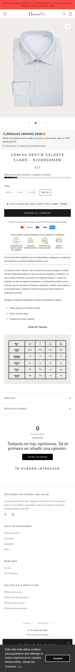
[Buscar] (64, 13)
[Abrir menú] (5, 14)
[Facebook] (5, 514)
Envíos (9, 398)
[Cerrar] (68, 643)
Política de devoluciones (16, 597)
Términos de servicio (14, 603)
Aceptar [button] (57, 658)
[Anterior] (29, 123)
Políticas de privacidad (15, 608)
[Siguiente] (45, 123)
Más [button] (19, 666)
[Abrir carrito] (70, 14)
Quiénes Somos (12, 533)
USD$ (26, 623)
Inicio (6, 549)
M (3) (8, 192)
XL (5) (32, 192)
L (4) (20, 192)
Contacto (8, 538)
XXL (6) (45, 192)
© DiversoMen (37, 630)
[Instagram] (13, 514)
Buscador (9, 544)
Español (43, 623)
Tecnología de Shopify (37, 634)
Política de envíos (13, 592)
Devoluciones (15, 408)
